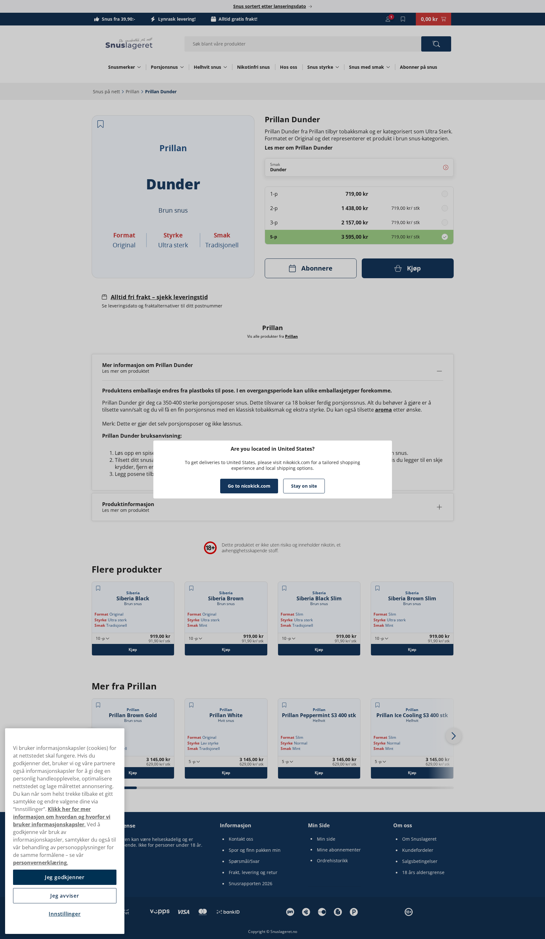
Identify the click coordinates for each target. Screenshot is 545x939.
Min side (326, 839)
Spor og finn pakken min (255, 850)
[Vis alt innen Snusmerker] (139, 67)
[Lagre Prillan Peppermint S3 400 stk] (284, 705)
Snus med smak (366, 67)
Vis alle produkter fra (272, 336)
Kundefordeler (417, 850)
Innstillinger (64, 913)
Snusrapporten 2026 (250, 883)
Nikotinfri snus (253, 67)
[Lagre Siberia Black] (98, 588)
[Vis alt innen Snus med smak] (388, 67)
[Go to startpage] (129, 43)
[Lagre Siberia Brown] (191, 588)
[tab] (159, 788)
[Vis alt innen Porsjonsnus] (182, 67)
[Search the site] (436, 44)
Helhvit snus (207, 67)
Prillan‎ (132, 91)
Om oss (402, 825)
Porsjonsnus (164, 67)
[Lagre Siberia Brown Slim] (377, 588)
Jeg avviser (64, 895)
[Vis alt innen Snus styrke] (337, 67)
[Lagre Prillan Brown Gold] (98, 705)
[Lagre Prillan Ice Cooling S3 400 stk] (377, 705)
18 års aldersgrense (423, 872)
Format (101, 614)
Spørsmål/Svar (244, 861)
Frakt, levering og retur (253, 872)
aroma (383, 409)
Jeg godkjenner (65, 877)
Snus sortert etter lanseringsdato (269, 6)
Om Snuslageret (419, 839)
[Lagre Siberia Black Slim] (284, 588)
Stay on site (304, 486)
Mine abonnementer (339, 850)
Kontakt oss (241, 839)
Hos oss (288, 67)
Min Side (319, 825)
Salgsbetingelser (419, 861)
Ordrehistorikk (332, 861)
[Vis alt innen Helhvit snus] (225, 67)
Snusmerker (121, 67)
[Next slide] (454, 736)
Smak (99, 625)
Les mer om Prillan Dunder (298, 147)
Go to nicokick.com (249, 486)
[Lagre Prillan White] (191, 705)
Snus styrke (320, 67)
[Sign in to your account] (387, 19)
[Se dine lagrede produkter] (403, 19)
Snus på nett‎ (106, 91)
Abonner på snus (418, 67)
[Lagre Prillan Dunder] (100, 124)
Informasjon (235, 825)
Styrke (100, 620)
